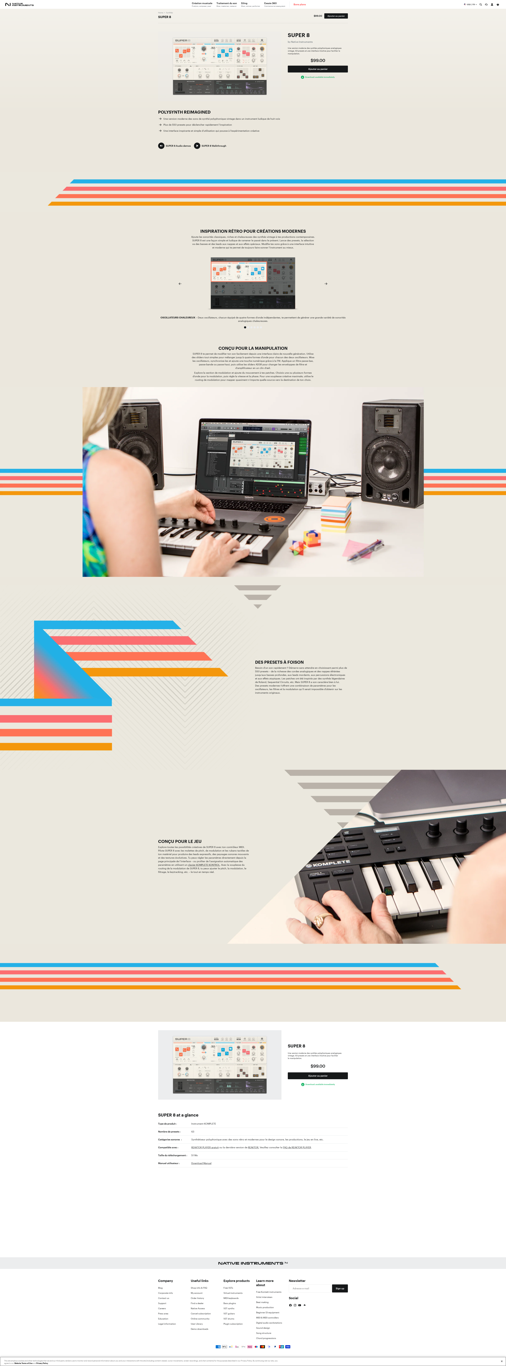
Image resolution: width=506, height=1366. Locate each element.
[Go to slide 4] (255, 327)
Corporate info (165, 1293)
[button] (174, 146)
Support (162, 1303)
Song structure (263, 1333)
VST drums (228, 1319)
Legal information (167, 1324)
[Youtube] (299, 1305)
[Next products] (326, 284)
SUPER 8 (164, 16)
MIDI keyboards (231, 1298)
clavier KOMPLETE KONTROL (204, 865)
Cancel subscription (201, 1313)
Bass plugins (229, 1303)
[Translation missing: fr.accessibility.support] (486, 4)
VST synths (228, 1308)
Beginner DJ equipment (267, 1312)
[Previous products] (180, 284)
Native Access (198, 1308)
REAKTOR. (253, 1147)
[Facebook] (290, 1305)
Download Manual (201, 1163)
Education (163, 1319)
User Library (197, 1324)
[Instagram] (295, 1305)
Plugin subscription (233, 1324)
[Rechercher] (481, 4)
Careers (162, 1308)
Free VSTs (228, 1288)
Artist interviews (264, 1297)
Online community (200, 1319)
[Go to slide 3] (251, 327)
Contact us (163, 1298)
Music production (265, 1307)
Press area (163, 1313)
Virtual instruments (233, 1293)
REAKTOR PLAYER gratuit (205, 1147)
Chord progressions (266, 1338)
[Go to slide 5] (258, 327)
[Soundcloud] (304, 1305)
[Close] (502, 1361)
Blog (160, 1288)
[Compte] (492, 4)
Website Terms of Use (23, 1363)
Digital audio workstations (269, 1323)
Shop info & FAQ (199, 1288)
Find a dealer (197, 1303)
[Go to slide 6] (261, 327)
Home (160, 13)
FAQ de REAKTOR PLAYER (297, 1147)
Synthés (169, 13)
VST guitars (229, 1313)
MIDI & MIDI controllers (267, 1318)
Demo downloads (199, 1329)
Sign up (340, 1288)
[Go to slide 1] (245, 327)
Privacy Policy (42, 1363)
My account (197, 1293)
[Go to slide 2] (248, 327)
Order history (197, 1298)
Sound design (263, 1328)
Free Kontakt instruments (268, 1292)
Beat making (262, 1302)
